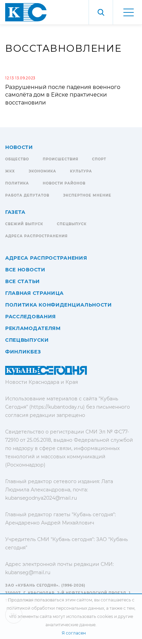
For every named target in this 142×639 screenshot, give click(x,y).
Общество (17, 159)
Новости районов (64, 183)
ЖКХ (10, 171)
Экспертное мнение (87, 195)
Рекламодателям (33, 328)
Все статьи (22, 281)
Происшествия (60, 159)
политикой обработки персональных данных (55, 608)
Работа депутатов (27, 195)
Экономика (42, 171)
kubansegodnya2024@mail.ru (41, 498)
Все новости (25, 270)
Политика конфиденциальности (58, 305)
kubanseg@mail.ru (27, 572)
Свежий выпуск (24, 224)
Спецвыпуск (72, 224)
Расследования (30, 316)
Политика (17, 183)
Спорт (99, 159)
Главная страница (34, 293)
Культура (81, 171)
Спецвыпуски (27, 340)
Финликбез (23, 352)
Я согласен (74, 633)
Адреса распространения (36, 236)
